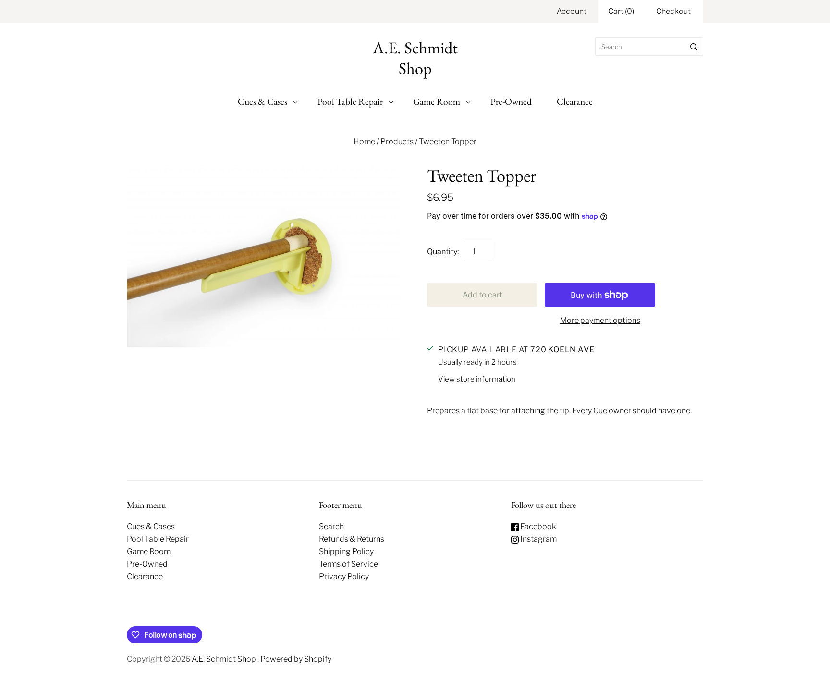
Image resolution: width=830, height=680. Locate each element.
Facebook (537, 526)
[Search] (693, 46)
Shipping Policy (346, 551)
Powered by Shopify (295, 659)
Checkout (673, 11)
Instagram (538, 539)
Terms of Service (348, 564)
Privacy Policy (344, 576)
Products (397, 141)
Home (364, 141)
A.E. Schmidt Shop (224, 659)
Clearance (575, 101)
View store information (476, 379)
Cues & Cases (262, 101)
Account (571, 11)
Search (331, 526)
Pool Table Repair (350, 101)
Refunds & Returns (351, 539)
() (621, 11)
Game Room (436, 101)
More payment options (600, 320)
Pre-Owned (511, 101)
